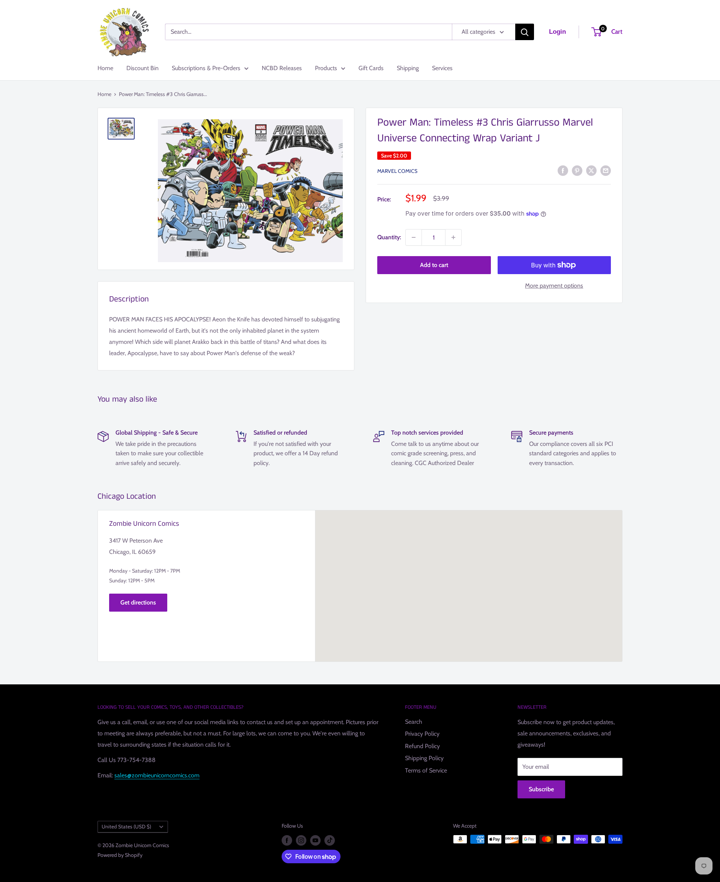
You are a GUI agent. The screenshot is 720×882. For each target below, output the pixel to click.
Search (413, 721)
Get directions (138, 602)
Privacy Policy (422, 733)
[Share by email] (605, 170)
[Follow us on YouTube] (315, 840)
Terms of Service (426, 770)
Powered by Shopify (120, 855)
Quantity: (389, 237)
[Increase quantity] (453, 237)
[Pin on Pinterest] (577, 170)
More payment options (554, 285)
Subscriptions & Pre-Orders (206, 68)
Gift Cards (371, 68)
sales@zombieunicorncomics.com (157, 775)
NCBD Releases (282, 68)
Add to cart (434, 264)
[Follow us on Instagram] (301, 840)
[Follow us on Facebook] (287, 840)
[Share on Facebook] (563, 170)
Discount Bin (142, 68)
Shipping (408, 68)
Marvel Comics (397, 171)
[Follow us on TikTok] (329, 840)
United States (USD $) (126, 827)
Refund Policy (422, 746)
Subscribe (541, 789)
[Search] (524, 32)
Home (105, 68)
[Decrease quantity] (414, 237)
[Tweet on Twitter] (591, 170)
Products (326, 68)
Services (442, 68)
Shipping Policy (424, 758)
